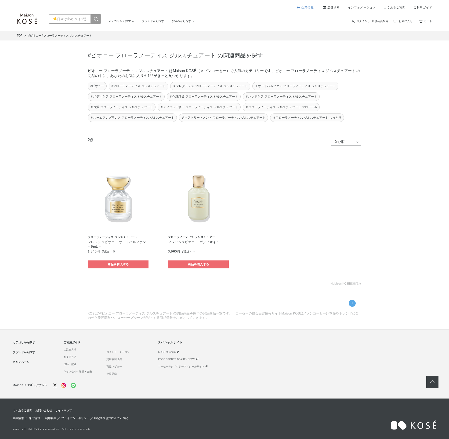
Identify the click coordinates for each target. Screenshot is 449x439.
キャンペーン (21, 362)
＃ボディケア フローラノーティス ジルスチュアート (126, 96)
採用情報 (34, 418)
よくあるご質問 (394, 7)
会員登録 (111, 373)
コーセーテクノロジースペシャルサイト (181, 366)
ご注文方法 (70, 349)
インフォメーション (362, 7)
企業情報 (307, 7)
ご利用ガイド (423, 7)
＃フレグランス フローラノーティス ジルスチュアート (210, 86)
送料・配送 (70, 364)
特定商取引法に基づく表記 (111, 418)
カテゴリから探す (120, 21)
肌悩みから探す (181, 21)
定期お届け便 (114, 359)
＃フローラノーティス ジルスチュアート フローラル (281, 107)
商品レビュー (114, 366)
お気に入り (406, 21)
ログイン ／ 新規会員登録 (372, 21)
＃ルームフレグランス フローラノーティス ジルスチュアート (132, 117)
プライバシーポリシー (75, 418)
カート (428, 21)
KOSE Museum (167, 352)
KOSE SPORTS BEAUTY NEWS (176, 359)
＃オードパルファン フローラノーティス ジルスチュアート (295, 86)
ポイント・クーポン (118, 352)
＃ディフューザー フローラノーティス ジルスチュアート (199, 107)
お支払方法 (70, 356)
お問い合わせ (43, 410)
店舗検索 (333, 7)
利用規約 (50, 418)
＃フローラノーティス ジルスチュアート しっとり (307, 117)
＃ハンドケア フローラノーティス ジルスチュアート (281, 96)
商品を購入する (118, 264)
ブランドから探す (153, 21)
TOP (19, 35)
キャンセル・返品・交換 (78, 371)
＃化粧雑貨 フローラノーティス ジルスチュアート (203, 96)
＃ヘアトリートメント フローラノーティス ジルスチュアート (223, 117)
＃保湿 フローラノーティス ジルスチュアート (121, 107)
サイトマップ (63, 410)
